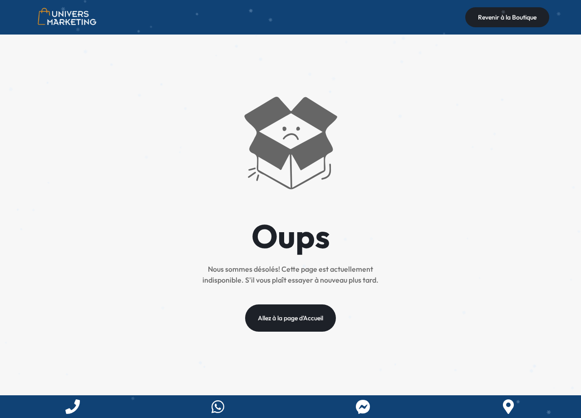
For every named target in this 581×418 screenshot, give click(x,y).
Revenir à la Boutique (507, 17)
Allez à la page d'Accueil (290, 318)
